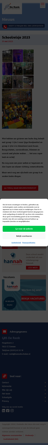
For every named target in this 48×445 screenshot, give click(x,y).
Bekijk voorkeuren (24, 236)
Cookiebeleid (16, 242)
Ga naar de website (24, 228)
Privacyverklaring (28, 242)
